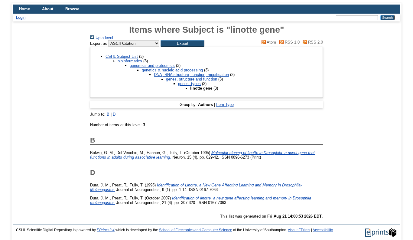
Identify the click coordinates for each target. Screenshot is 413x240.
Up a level (103, 37)
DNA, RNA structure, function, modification (191, 74)
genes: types (189, 83)
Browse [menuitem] (72, 9)
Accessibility (323, 230)
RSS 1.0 (291, 42)
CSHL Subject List (122, 56)
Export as (98, 43)
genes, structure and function (191, 79)
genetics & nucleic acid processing (172, 70)
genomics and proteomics (152, 65)
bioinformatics (130, 61)
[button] (182, 43)
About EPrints (299, 230)
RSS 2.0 (315, 42)
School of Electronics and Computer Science (195, 230)
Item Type (225, 104)
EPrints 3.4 (106, 230)
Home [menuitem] (24, 9)
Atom (271, 42)
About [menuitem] (47, 9)
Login (20, 17)
